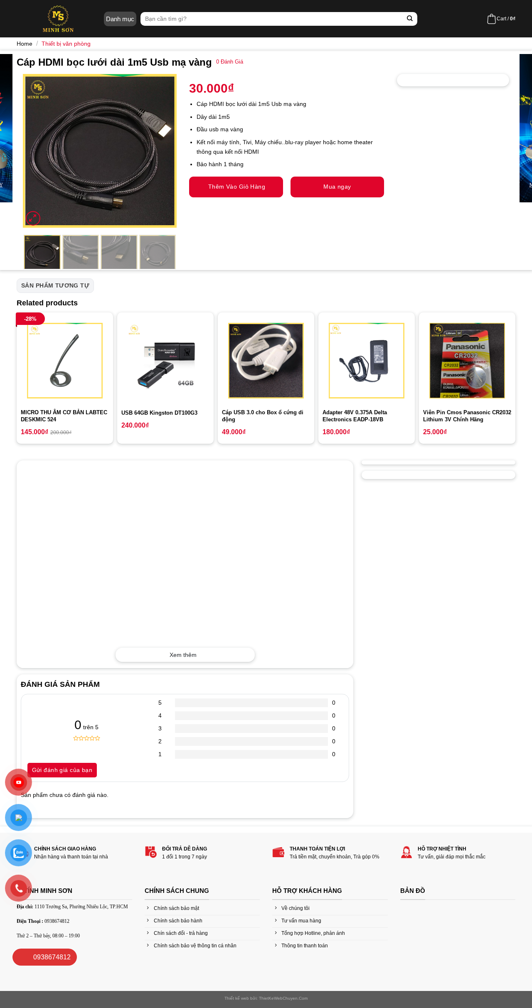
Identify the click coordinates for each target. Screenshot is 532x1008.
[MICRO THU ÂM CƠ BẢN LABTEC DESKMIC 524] (65, 360)
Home (24, 43)
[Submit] (410, 19)
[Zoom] (33, 218)
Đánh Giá (229, 62)
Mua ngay (337, 186)
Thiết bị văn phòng (66, 43)
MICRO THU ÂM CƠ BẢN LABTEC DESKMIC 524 (64, 416)
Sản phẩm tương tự (55, 285)
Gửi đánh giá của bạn (62, 770)
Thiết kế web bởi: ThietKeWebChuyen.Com (266, 998)
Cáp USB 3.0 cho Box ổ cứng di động (262, 416)
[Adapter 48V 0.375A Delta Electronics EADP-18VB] (366, 360)
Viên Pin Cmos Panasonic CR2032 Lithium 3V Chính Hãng (467, 416)
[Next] (162, 150)
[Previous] (36, 150)
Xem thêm (183, 655)
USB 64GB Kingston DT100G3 (159, 413)
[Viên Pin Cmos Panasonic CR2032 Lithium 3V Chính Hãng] (467, 360)
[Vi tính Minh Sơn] (58, 18)
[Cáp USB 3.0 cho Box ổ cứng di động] (266, 360)
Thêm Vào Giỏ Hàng (236, 186)
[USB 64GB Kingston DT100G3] (165, 360)
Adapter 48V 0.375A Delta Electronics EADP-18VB (355, 416)
